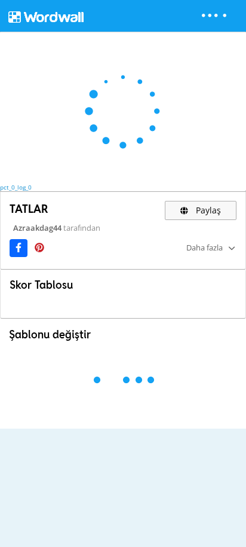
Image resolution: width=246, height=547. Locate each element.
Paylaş (207, 210)
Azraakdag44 (37, 227)
